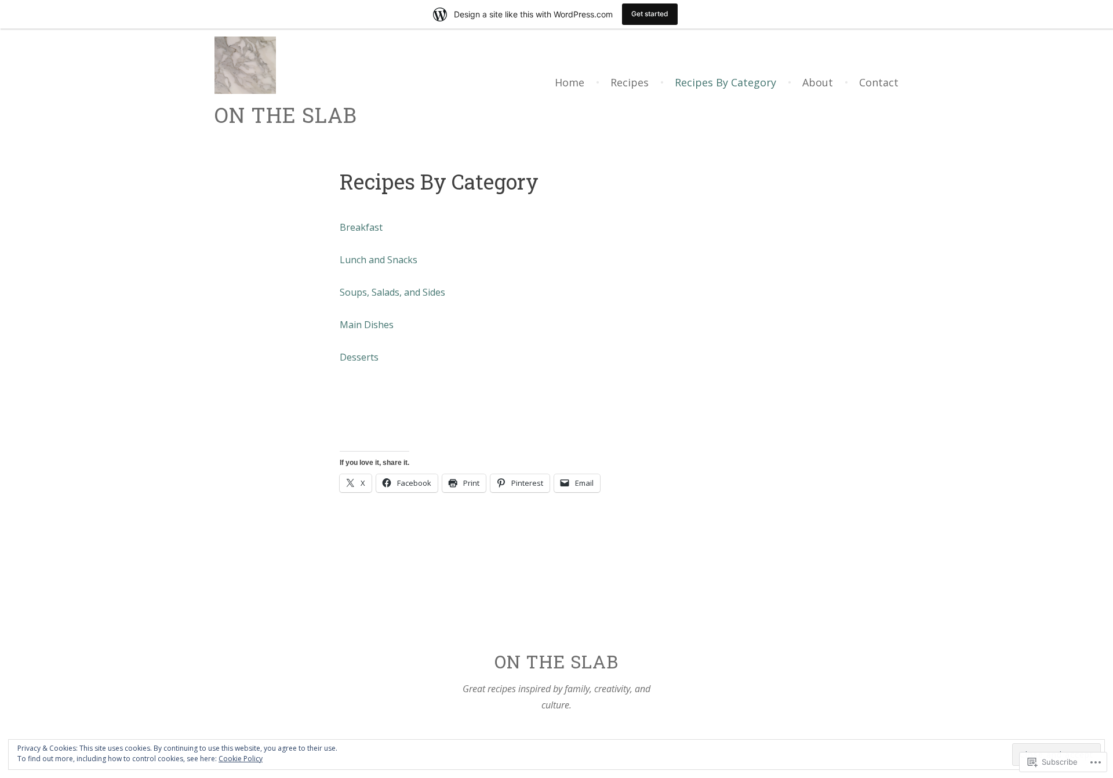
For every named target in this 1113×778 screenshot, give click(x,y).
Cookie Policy (241, 759)
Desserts (359, 357)
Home (569, 82)
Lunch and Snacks (378, 259)
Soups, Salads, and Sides (392, 292)
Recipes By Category (725, 82)
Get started (649, 13)
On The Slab (285, 115)
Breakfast (361, 227)
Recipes (629, 82)
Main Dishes (367, 324)
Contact (879, 82)
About (817, 82)
